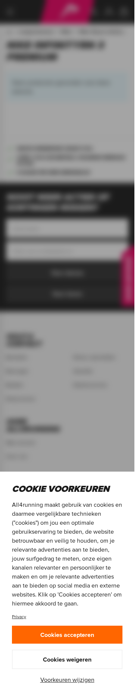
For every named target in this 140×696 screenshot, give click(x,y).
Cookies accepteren (67, 634)
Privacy (19, 616)
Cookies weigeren (67, 659)
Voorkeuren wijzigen (67, 679)
